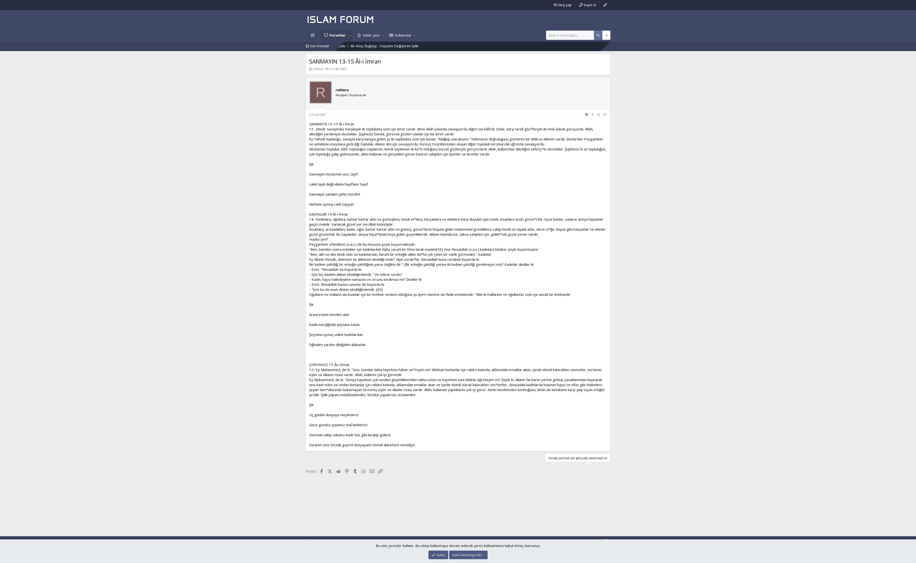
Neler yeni (371, 35)
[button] (350, 35)
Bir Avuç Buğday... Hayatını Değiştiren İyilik (356, 45)
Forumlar (337, 35)
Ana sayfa (313, 35)
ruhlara (317, 69)
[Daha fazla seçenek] (598, 35)
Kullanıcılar (403, 35)
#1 (605, 115)
